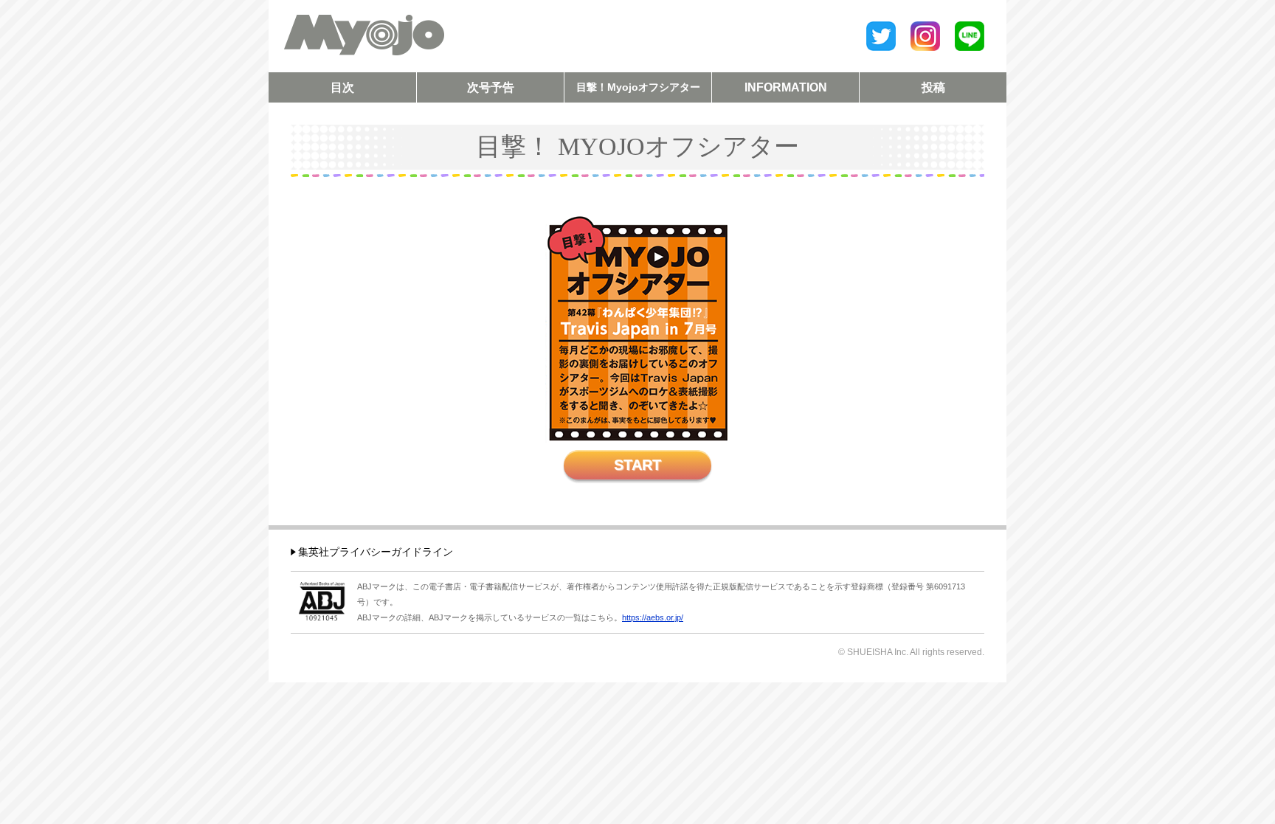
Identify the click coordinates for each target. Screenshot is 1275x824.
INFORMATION (785, 87)
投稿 (933, 87)
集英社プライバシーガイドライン (375, 552)
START (637, 465)
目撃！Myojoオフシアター (638, 87)
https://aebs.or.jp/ (652, 617)
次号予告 (490, 87)
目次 (342, 87)
